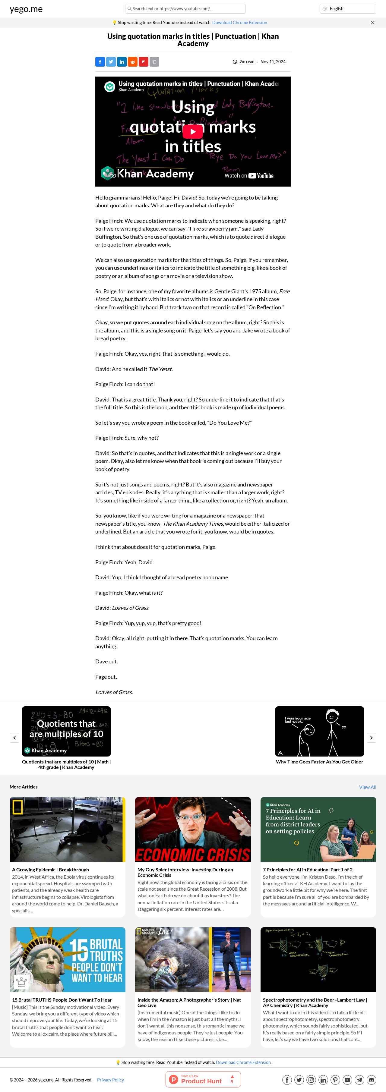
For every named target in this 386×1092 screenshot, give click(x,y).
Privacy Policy (110, 1080)
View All (367, 787)
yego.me (26, 9)
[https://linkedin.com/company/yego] (323, 1080)
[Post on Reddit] (133, 62)
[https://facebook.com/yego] (287, 1080)
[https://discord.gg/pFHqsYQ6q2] (371, 1080)
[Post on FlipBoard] (143, 62)
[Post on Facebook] (100, 62)
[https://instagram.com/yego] (311, 1080)
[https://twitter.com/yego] (299, 1080)
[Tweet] (111, 62)
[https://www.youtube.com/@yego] (347, 1080)
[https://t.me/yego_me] (359, 1080)
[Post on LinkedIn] (122, 62)
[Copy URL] (154, 62)
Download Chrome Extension (239, 22)
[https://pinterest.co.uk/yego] (335, 1080)
